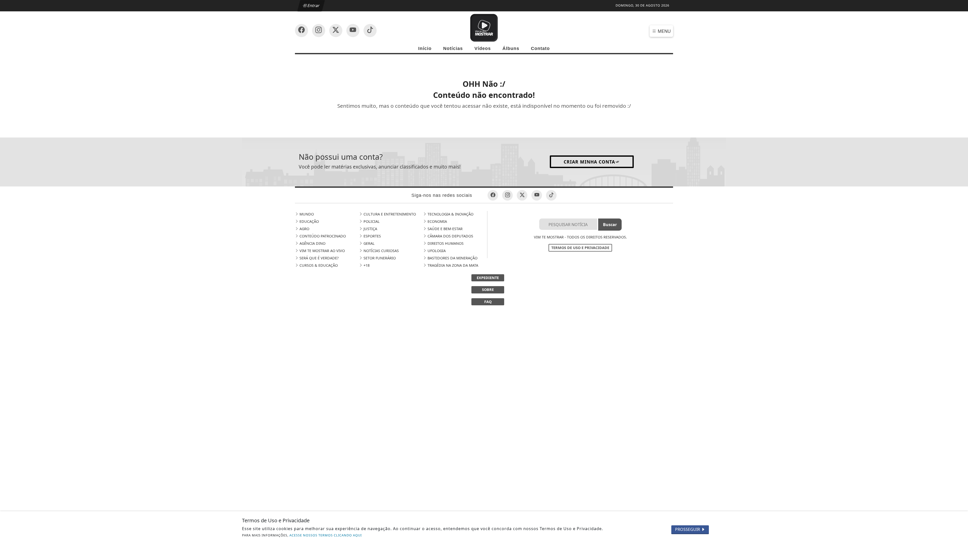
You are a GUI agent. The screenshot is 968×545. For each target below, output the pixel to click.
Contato (540, 48)
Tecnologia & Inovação (450, 214)
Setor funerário (379, 258)
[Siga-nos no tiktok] (551, 195)
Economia (437, 221)
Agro (303, 228)
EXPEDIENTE (488, 277)
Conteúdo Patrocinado (322, 236)
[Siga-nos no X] (335, 30)
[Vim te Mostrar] (484, 27)
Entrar (313, 5)
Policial (371, 221)
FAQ (488, 301)
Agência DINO (311, 243)
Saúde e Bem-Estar (445, 228)
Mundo (306, 214)
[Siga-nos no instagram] (352, 30)
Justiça (369, 228)
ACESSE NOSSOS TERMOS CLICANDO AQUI (325, 535)
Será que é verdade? (318, 258)
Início (425, 48)
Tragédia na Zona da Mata (452, 265)
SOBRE (488, 289)
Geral (368, 243)
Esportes (371, 236)
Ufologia (436, 250)
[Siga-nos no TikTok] (370, 30)
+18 (366, 265)
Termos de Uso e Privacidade (580, 247)
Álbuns (510, 48)
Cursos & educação (318, 265)
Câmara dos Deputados (450, 236)
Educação (308, 221)
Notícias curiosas (380, 250)
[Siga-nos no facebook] (301, 30)
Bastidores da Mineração (452, 258)
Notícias (453, 48)
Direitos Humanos (445, 243)
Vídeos (482, 48)
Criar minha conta (589, 162)
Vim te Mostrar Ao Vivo (321, 250)
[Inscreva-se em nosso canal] (318, 30)
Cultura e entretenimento (389, 214)
